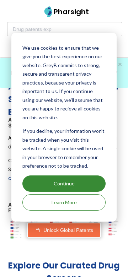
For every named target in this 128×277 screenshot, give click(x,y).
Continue (64, 183)
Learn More (64, 202)
